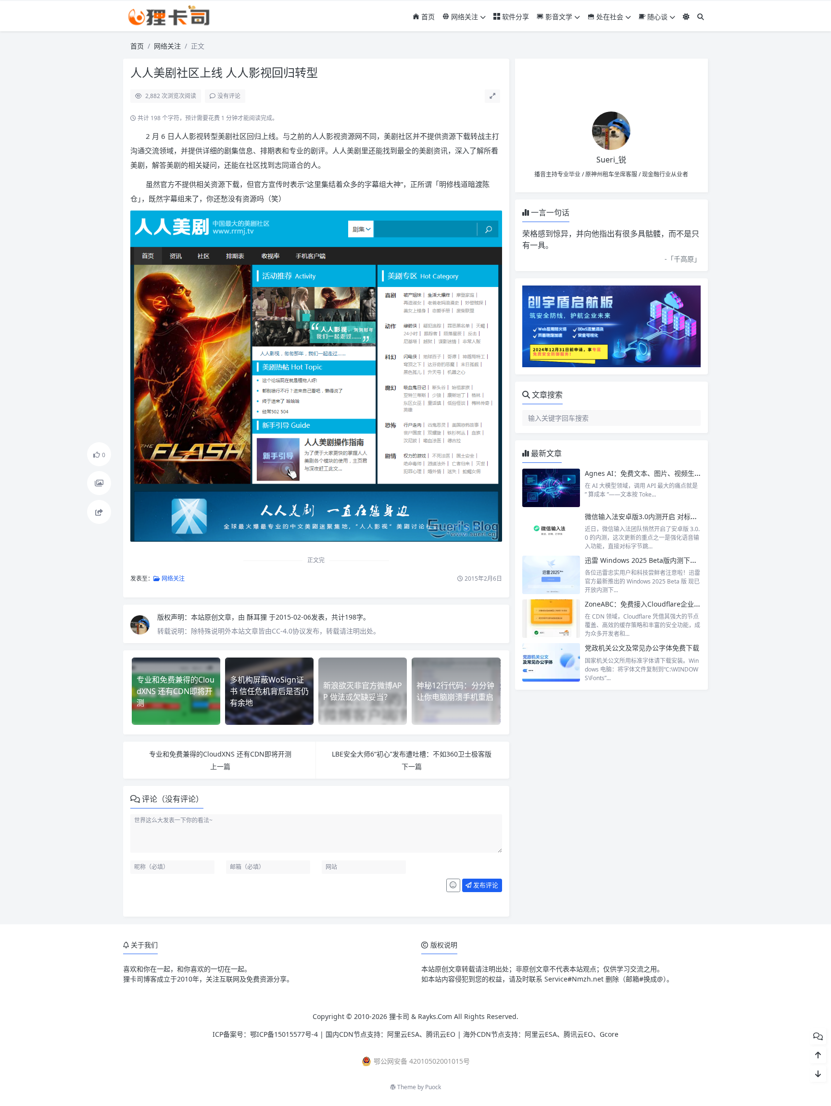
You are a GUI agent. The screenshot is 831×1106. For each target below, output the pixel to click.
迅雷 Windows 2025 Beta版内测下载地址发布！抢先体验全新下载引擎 (691, 560)
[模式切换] (686, 16)
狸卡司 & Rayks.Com (420, 1016)
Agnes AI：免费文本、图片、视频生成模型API (655, 473)
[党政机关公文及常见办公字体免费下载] (551, 662)
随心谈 (656, 16)
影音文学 (557, 16)
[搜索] (700, 16)
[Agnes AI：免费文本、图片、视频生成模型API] (551, 488)
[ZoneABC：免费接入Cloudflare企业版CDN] (551, 618)
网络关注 (463, 16)
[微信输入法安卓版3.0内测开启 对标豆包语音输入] (551, 531)
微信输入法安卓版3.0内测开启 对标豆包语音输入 (658, 516)
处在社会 (608, 16)
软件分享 (514, 16)
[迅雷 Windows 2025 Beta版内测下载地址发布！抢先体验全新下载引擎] (551, 575)
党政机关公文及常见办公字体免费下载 (642, 647)
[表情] (453, 885)
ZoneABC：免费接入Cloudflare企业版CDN (650, 604)
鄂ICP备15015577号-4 (284, 1034)
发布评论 (485, 885)
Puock (433, 1087)
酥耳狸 (258, 616)
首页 (427, 16)
